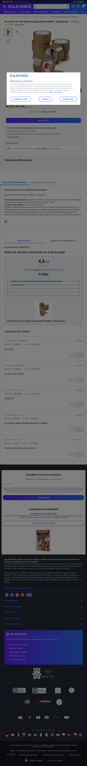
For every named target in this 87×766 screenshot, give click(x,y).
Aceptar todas (68, 99)
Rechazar (45, 99)
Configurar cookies (20, 99)
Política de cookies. (55, 92)
